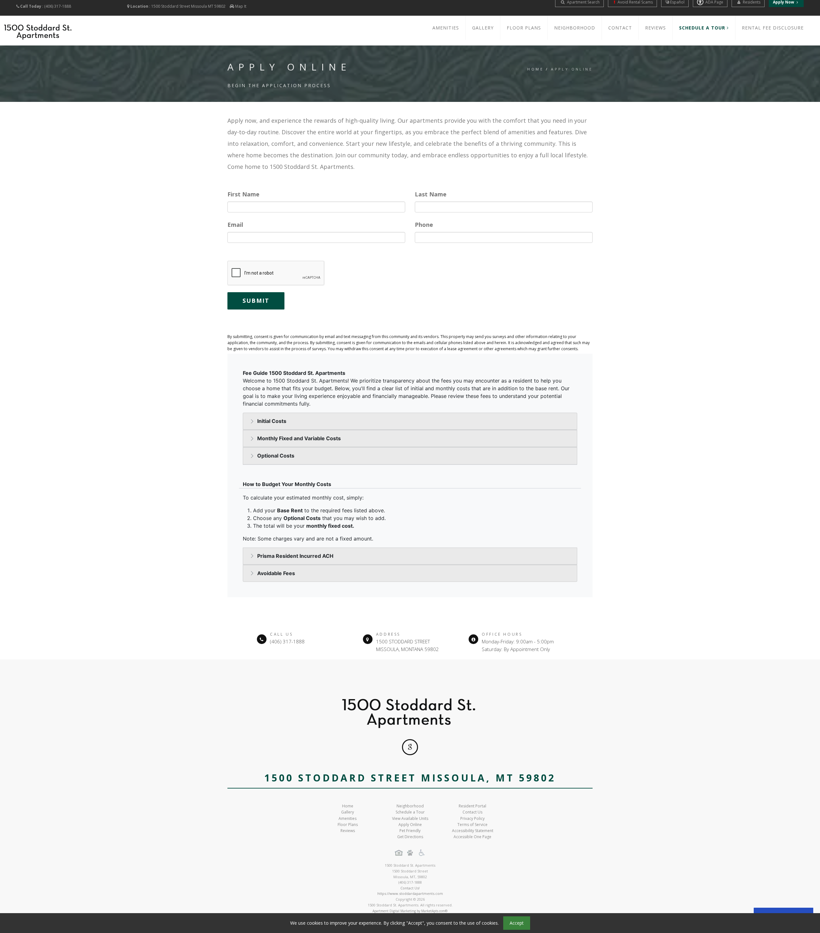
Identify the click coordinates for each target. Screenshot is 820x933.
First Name (243, 194)
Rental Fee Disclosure (773, 28)
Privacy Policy (472, 818)
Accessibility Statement (472, 830)
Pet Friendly (410, 830)
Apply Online (410, 824)
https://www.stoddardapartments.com (410, 893)
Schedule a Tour (410, 812)
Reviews (655, 28)
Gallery (483, 28)
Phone (424, 224)
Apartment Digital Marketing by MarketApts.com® (410, 911)
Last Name (431, 194)
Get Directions (410, 836)
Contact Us (472, 812)
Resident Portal (472, 806)
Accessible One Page (472, 836)
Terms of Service (472, 824)
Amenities (445, 28)
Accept (517, 923)
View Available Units (410, 818)
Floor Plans (524, 28)
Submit (255, 300)
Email (235, 224)
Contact (620, 28)
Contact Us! (410, 888)
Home (535, 69)
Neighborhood (574, 28)
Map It (240, 6)
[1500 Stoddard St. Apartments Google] (410, 747)
